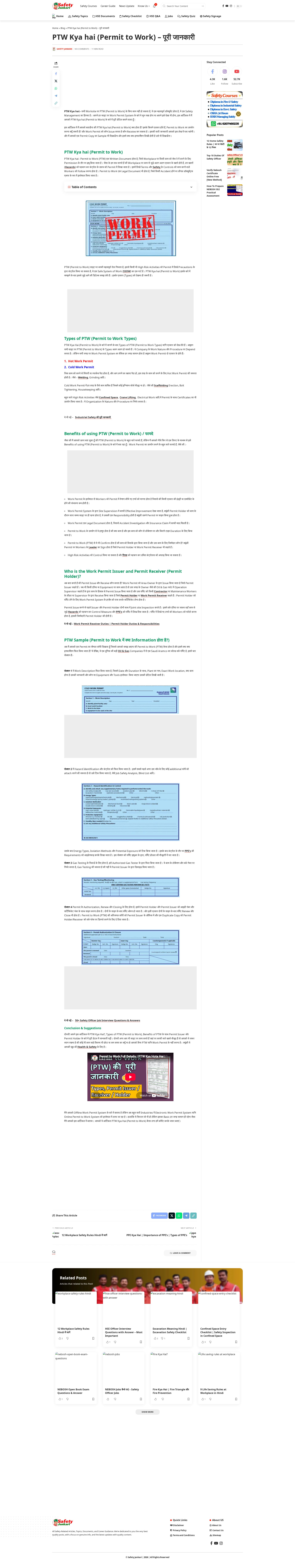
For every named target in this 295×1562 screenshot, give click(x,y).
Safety (157, 167)
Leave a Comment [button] (182, 1253)
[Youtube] (236, 75)
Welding (83, 377)
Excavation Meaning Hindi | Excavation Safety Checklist (170, 1330)
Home (55, 28)
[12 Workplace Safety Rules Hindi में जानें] (76, 1308)
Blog (63, 28)
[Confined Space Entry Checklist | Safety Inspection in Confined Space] (219, 1308)
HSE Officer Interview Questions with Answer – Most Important (123, 1332)
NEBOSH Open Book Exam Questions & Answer (73, 1391)
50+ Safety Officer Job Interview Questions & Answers (107, 1020)
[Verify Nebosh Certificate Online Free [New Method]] (235, 174)
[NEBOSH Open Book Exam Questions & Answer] (76, 1368)
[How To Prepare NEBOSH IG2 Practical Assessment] (235, 190)
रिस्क (124, 555)
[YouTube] (227, 6)
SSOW (126, 271)
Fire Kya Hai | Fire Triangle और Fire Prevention (171, 1391)
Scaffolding (161, 385)
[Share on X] (56, 81)
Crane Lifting (128, 397)
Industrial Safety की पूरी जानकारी (93, 417)
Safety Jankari (64, 48)
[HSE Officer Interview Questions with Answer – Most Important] (123, 1308)
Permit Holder (129, 595)
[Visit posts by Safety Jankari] (54, 49)
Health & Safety (86, 1047)
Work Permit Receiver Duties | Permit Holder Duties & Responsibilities (116, 623)
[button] (56, 103)
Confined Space (108, 397)
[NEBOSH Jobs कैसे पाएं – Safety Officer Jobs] (123, 1368)
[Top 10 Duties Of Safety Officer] (235, 159)
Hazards (70, 167)
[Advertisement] (130, 82)
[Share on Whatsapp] (56, 88)
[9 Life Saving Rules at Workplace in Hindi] (219, 1368)
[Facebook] (223, 6)
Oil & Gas (123, 651)
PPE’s (119, 611)
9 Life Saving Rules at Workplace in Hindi (213, 1391)
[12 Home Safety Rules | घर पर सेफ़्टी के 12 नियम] (235, 145)
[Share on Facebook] (56, 73)
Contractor (160, 591)
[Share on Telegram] (56, 95)
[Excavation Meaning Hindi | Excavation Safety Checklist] (171, 1308)
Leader (93, 547)
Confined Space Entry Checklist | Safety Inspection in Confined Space (218, 1332)
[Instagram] (231, 6)
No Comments (82, 48)
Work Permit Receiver (154, 595)
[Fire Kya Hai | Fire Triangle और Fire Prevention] (171, 1368)
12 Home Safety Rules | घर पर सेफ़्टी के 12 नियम (215, 144)
